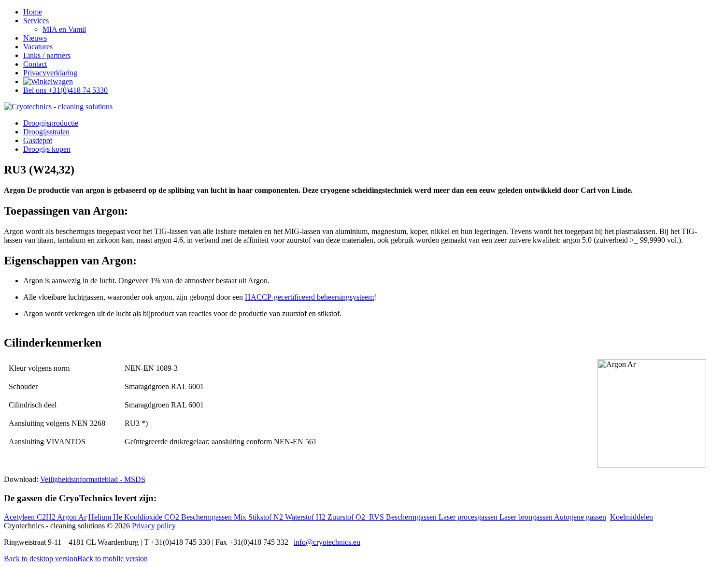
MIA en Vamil (64, 29)
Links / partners (47, 55)
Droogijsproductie (50, 123)
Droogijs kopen (47, 149)
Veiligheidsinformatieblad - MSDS (92, 479)
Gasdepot (37, 140)
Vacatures (38, 47)
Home (32, 12)
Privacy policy (154, 526)
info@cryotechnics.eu (327, 542)
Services (36, 20)
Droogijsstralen (46, 132)
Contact (35, 64)
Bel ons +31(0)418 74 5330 (65, 90)
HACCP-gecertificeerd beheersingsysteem (309, 297)
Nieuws (35, 38)
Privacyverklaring (50, 73)
